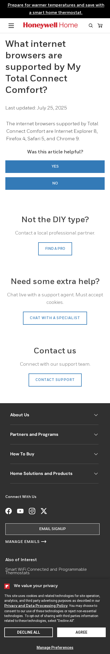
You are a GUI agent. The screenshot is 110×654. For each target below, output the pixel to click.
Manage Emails (22, 542)
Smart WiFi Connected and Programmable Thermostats (46, 571)
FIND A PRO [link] (55, 249)
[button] (90, 25)
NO (55, 183)
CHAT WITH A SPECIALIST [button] (55, 318)
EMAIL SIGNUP (52, 529)
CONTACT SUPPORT (55, 380)
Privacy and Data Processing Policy (36, 606)
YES (55, 166)
